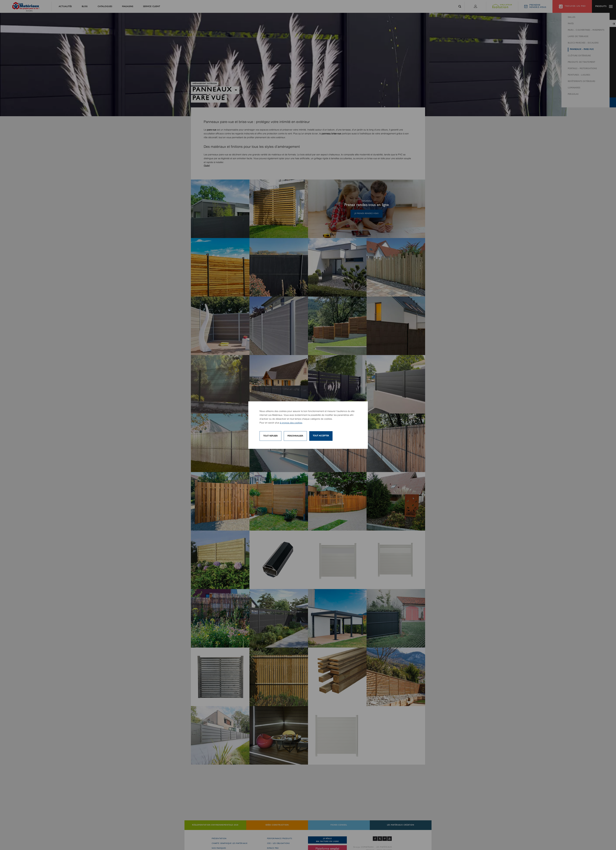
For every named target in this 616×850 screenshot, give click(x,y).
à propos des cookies (291, 423)
